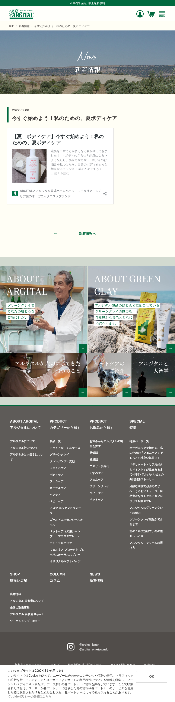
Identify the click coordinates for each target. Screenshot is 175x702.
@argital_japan (89, 644)
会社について (152, 665)
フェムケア (57, 481)
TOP (11, 26)
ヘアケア (55, 494)
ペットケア (97, 499)
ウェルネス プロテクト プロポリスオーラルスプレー (67, 551)
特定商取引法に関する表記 (84, 665)
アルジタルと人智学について (26, 456)
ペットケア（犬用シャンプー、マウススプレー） (65, 533)
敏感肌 (94, 459)
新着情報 (24, 26)
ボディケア (57, 474)
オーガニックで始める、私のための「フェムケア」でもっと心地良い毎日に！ (146, 453)
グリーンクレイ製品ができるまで (146, 521)
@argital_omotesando (93, 649)
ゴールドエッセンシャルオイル (66, 521)
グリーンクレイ (59, 454)
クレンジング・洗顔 (62, 461)
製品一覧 (55, 441)
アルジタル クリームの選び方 (146, 545)
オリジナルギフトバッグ (65, 561)
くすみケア (97, 473)
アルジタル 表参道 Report (26, 614)
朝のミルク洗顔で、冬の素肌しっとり (146, 533)
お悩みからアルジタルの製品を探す (106, 443)
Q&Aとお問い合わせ (122, 665)
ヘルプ (55, 665)
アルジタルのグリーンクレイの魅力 (146, 509)
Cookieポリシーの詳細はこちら (30, 696)
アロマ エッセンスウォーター (65, 510)
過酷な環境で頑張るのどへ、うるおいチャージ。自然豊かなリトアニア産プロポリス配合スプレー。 (146, 493)
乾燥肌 (94, 452)
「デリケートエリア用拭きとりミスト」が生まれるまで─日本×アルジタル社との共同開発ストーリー (147, 471)
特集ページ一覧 (139, 441)
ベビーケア (57, 501)
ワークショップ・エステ (25, 621)
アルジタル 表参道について (27, 600)
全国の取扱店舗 (19, 607)
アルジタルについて (22, 441)
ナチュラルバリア (61, 543)
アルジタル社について (24, 448)
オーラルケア (58, 488)
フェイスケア (58, 468)
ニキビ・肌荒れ (99, 466)
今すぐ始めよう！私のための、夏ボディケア (62, 26)
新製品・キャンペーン (28, 665)
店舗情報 (15, 594)
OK (151, 676)
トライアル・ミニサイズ (65, 448)
